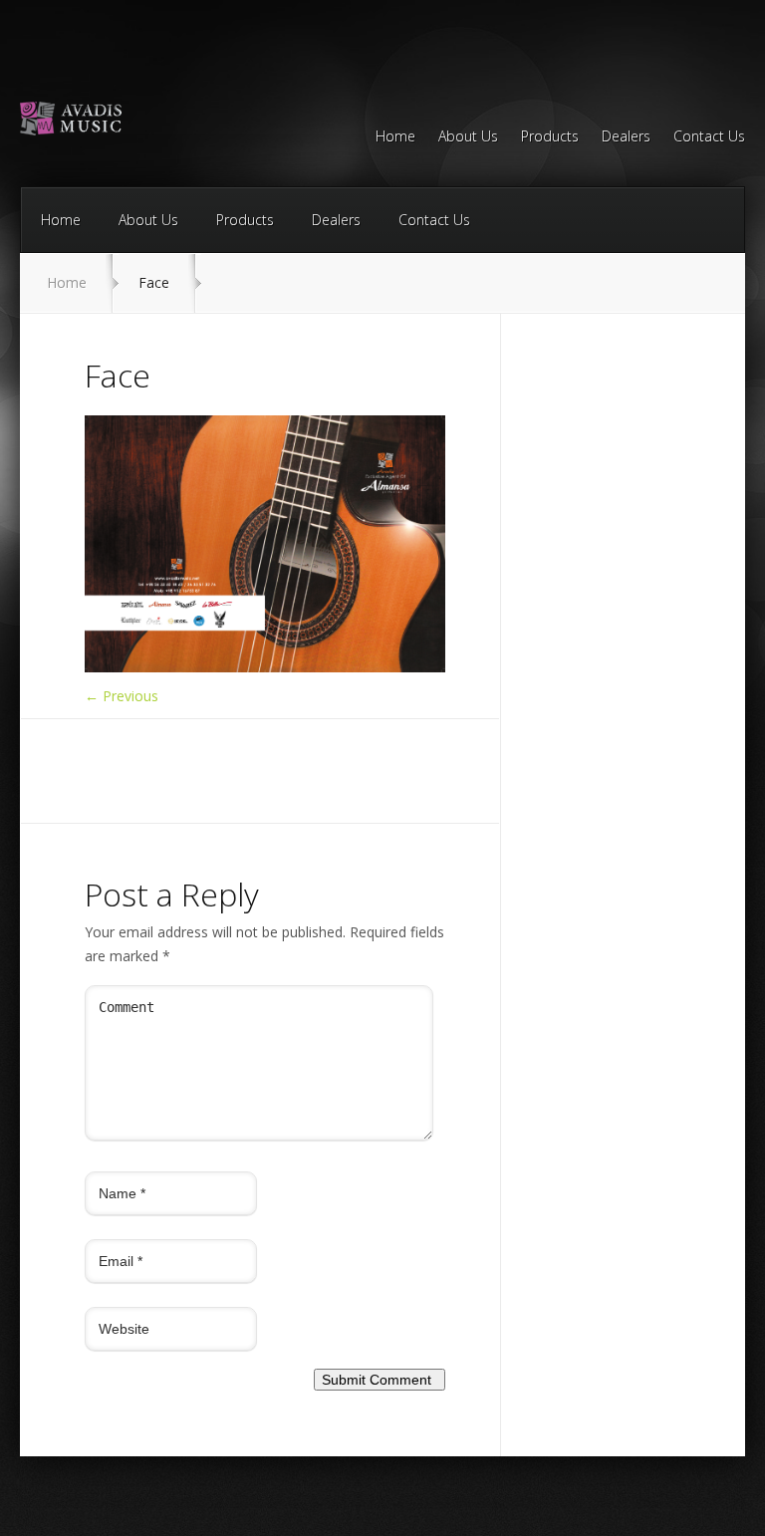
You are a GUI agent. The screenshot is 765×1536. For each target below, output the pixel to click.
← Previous (121, 695)
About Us (468, 137)
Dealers (626, 137)
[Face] (265, 666)
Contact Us (709, 137)
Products (550, 137)
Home (395, 137)
